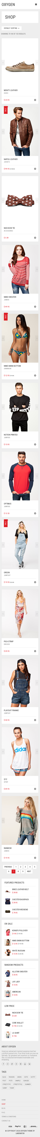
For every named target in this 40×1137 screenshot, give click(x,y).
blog (4, 1077)
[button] (35, 100)
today (12, 1088)
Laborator (20, 1133)
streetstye (7, 1084)
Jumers (6, 300)
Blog (3, 1108)
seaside (26, 1081)
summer (28, 1084)
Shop (3, 1104)
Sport (6, 782)
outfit (33, 1077)
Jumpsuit (7, 575)
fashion (11, 1077)
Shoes (6, 93)
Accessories (8, 231)
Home (4, 1100)
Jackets (7, 162)
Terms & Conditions (9, 1117)
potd (10, 1081)
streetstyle (17, 1084)
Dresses (7, 644)
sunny (5, 1088)
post (4, 1081)
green (19, 1077)
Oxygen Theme (26, 1131)
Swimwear (7, 369)
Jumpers (7, 437)
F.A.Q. (3, 1113)
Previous (8, 867)
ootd (26, 1077)
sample (18, 1081)
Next (29, 871)
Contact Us (6, 1121)
